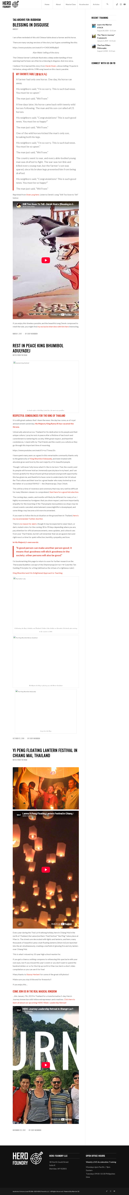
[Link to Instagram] (121, 4)
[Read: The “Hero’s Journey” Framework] (94, 36)
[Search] (107, 4)
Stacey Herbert (33, 974)
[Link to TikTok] (117, 4)
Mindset (15, 29)
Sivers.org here (32, 194)
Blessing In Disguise (31, 25)
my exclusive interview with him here (53, 326)
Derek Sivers (50, 66)
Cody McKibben (32, 333)
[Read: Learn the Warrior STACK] (94, 26)
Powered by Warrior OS (71, 1191)
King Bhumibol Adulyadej (41, 458)
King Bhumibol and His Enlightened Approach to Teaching (37, 573)
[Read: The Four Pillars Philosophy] (94, 46)
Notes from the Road (20, 355)
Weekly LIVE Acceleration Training (101, 1162)
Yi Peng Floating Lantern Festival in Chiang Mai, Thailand (45, 752)
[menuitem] (47, 4)
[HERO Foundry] (11, 4)
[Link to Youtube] (124, 4)
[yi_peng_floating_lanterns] (46, 788)
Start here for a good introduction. (64, 492)
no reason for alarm (28, 524)
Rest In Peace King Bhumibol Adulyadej (38, 348)
